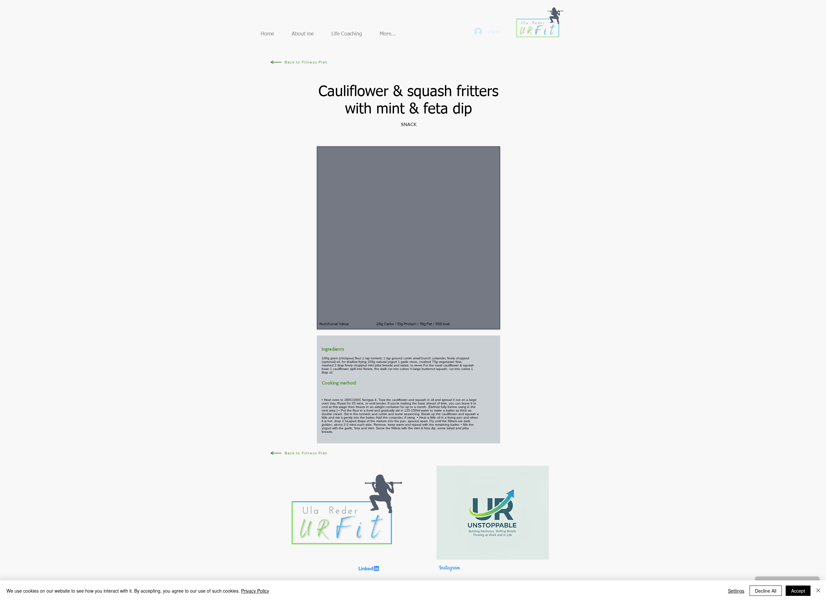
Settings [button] (736, 590)
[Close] (818, 591)
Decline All (765, 590)
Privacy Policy (255, 590)
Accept (798, 590)
